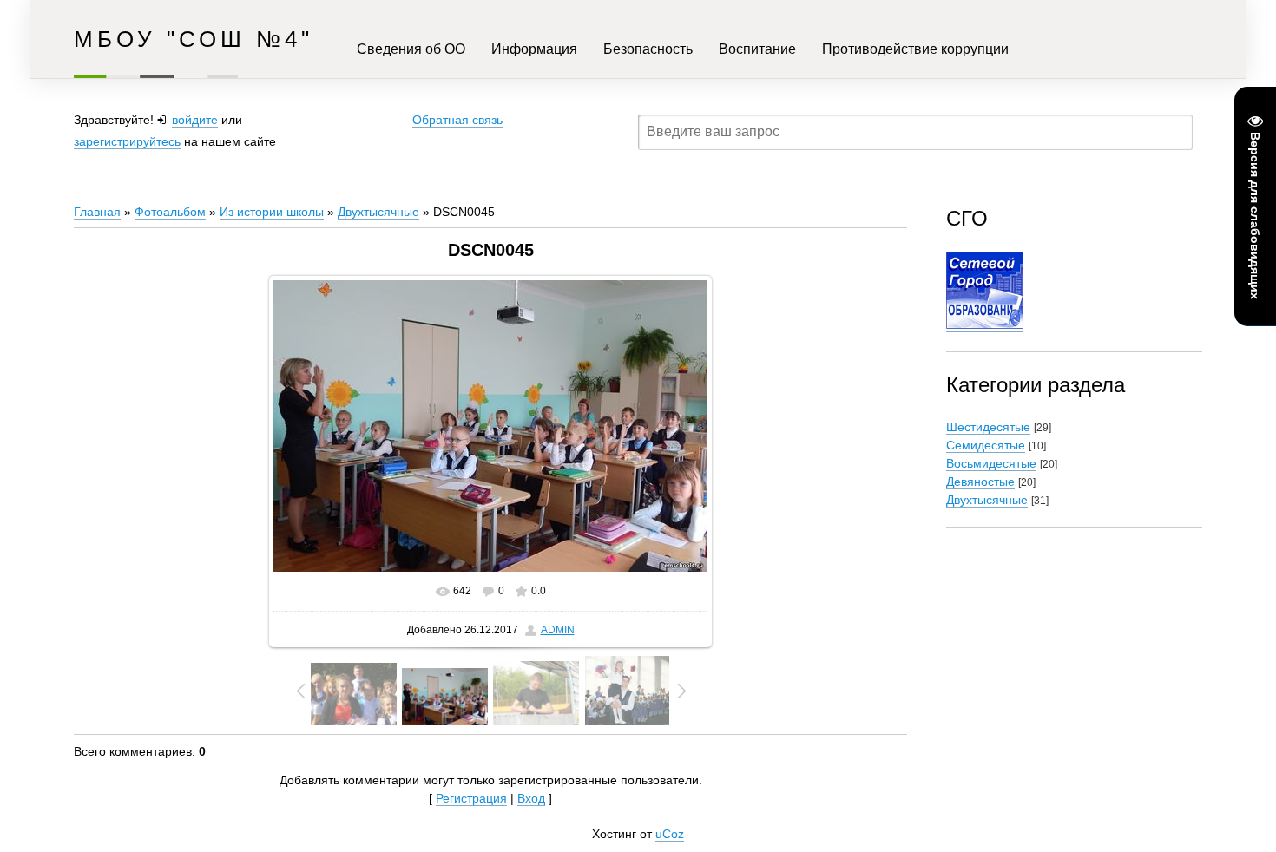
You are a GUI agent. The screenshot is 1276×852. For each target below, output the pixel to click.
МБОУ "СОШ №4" (193, 39)
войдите (195, 120)
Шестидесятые (988, 427)
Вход (531, 798)
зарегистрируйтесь (127, 141)
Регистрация (471, 798)
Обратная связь (457, 120)
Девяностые (980, 481)
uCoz (669, 834)
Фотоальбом (170, 212)
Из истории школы (272, 212)
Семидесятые (985, 445)
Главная (97, 212)
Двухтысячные (378, 212)
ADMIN (558, 630)
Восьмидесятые (991, 463)
